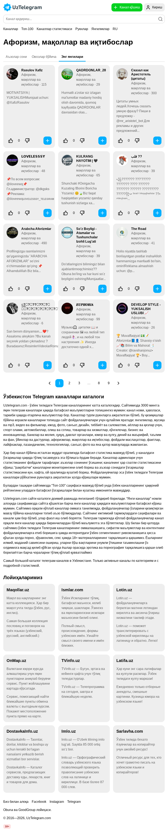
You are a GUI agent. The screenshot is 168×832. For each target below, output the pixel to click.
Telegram (74, 801)
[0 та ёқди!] (11, 141)
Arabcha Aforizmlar (36, 229)
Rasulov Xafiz (32, 70)
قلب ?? (136, 156)
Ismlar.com (72, 590)
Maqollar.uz (18, 590)
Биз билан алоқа (15, 801)
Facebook (39, 801)
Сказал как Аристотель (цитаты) (141, 74)
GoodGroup (26, 810)
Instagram (57, 801)
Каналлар (10, 29)
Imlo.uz (68, 731)
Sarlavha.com (129, 731)
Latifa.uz (124, 660)
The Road (138, 229)
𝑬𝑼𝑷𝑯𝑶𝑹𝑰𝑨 (85, 304)
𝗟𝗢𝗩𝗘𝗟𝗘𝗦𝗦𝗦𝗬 (33, 156)
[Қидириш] (160, 19)
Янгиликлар (100, 29)
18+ (7, 826)
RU (115, 29)
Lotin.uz (124, 590)
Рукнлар (81, 29)
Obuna (8, 810)
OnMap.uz (16, 660)
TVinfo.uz (70, 660)
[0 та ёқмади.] (27, 141)
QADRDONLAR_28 (91, 70)
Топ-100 (27, 29)
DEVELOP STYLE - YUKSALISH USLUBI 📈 (146, 309)
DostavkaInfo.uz (22, 731)
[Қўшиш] (47, 141)
